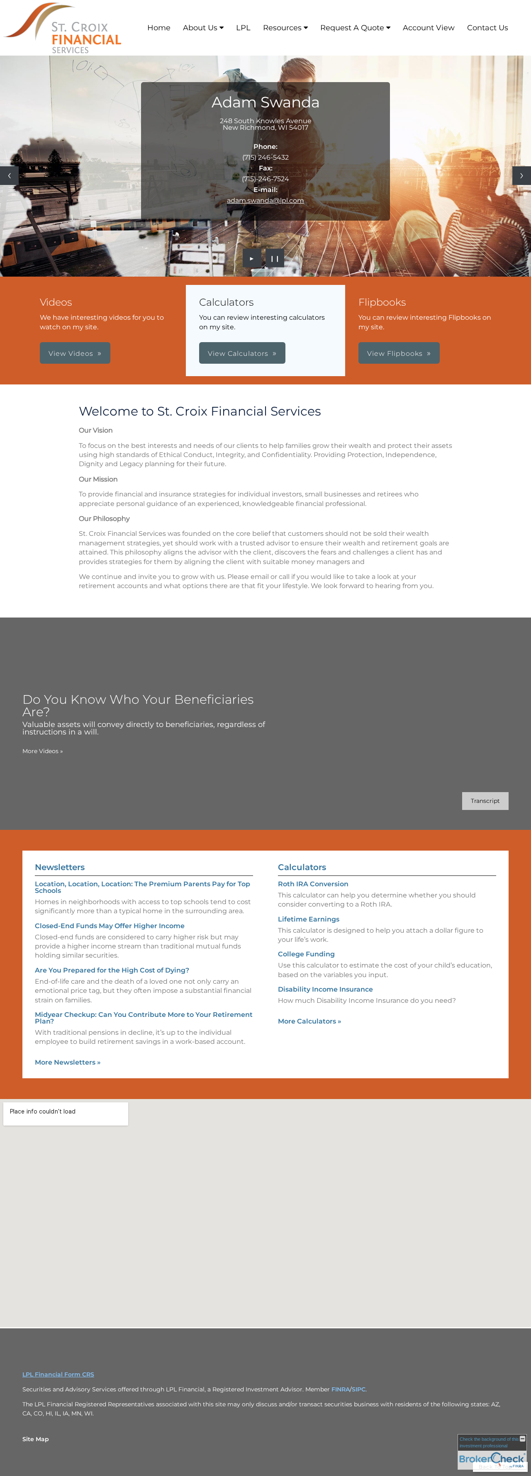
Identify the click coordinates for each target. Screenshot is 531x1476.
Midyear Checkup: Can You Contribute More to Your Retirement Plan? (144, 1018)
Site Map (35, 1439)
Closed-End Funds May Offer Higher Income (110, 926)
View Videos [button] (71, 353)
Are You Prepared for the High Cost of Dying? (112, 970)
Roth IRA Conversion (313, 884)
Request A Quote (352, 27)
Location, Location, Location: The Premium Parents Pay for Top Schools (142, 887)
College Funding (306, 954)
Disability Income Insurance (325, 989)
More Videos (42, 751)
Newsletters (60, 867)
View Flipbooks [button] (395, 353)
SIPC (358, 1389)
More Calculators (309, 1021)
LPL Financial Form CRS (58, 1374)
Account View (429, 27)
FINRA (340, 1389)
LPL (243, 27)
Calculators (302, 867)
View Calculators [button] (238, 353)
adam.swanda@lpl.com (265, 200)
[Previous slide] (9, 175)
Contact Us (487, 27)
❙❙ (275, 258)
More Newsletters (68, 1062)
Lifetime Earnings (308, 919)
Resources (282, 27)
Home (159, 27)
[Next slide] (521, 175)
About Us (200, 27)
